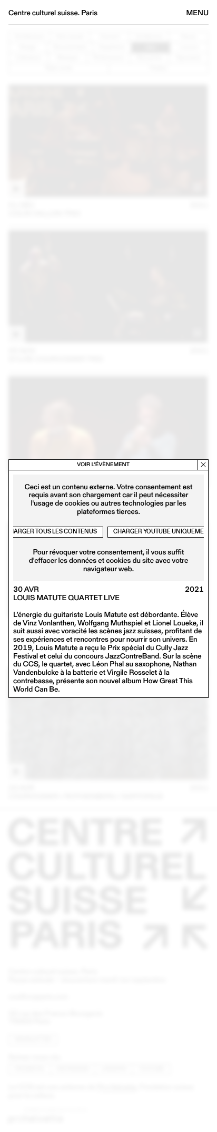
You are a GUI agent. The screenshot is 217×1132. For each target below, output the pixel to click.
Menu (197, 12)
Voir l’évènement (103, 464)
